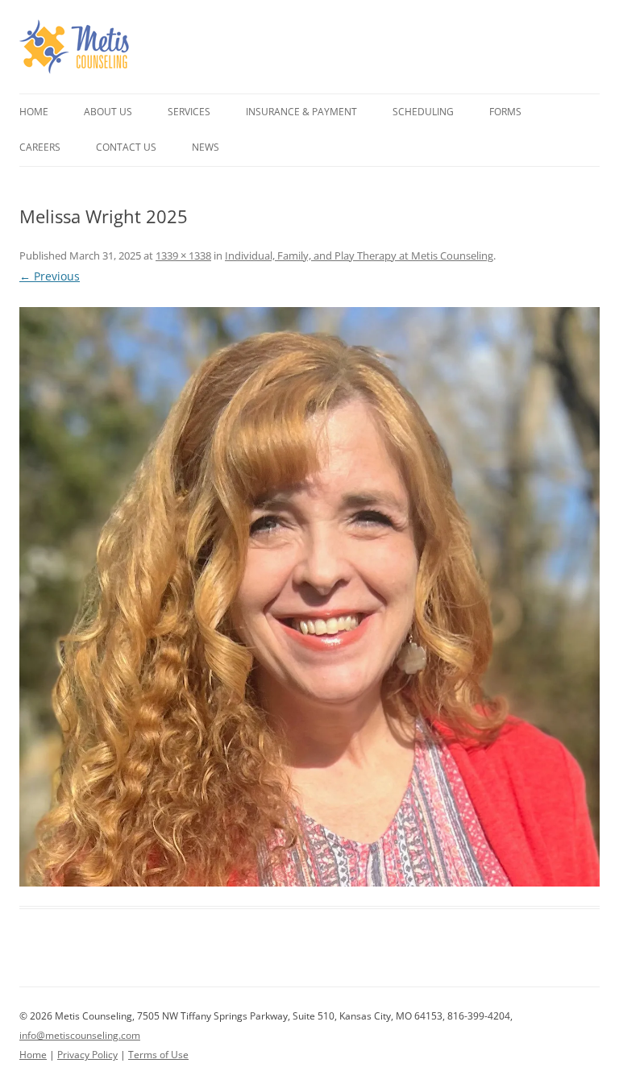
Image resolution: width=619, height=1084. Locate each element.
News (205, 147)
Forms (505, 111)
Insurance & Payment (301, 111)
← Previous (49, 276)
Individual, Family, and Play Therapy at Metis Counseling (359, 255)
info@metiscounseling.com (79, 1035)
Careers (39, 147)
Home (33, 111)
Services (189, 111)
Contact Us (126, 147)
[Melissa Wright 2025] (309, 597)
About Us (108, 111)
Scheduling (423, 111)
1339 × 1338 (183, 255)
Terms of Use (158, 1054)
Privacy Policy (87, 1054)
